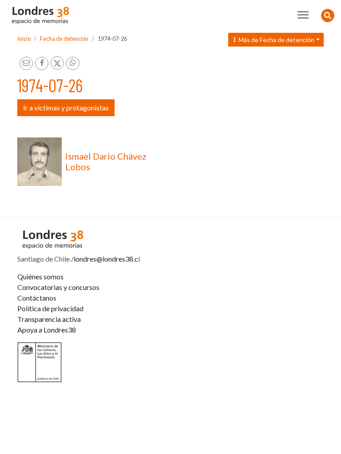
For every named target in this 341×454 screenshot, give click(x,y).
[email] (26, 63)
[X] (57, 63)
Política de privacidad (50, 308)
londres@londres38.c (106, 258)
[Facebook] (41, 63)
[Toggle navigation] (303, 15)
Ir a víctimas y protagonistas (66, 107)
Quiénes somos (40, 276)
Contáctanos (36, 298)
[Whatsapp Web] (72, 63)
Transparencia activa (49, 319)
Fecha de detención (64, 38)
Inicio (24, 38)
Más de (274, 39)
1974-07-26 (112, 38)
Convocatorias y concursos (58, 287)
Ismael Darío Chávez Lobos (106, 161)
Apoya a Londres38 (46, 329)
